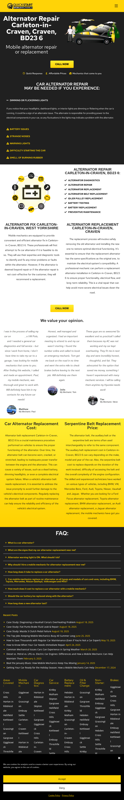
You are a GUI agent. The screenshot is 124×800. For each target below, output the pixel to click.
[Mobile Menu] (116, 6)
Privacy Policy (68, 795)
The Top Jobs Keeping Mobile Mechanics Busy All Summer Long (40, 635)
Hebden (68, 692)
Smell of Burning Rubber (26, 157)
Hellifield (8, 715)
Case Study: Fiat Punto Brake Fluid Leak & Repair (32, 626)
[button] (119, 758)
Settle (22, 715)
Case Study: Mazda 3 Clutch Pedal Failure (28, 631)
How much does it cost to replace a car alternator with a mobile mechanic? (47, 588)
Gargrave (8, 737)
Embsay (23, 710)
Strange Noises (20, 136)
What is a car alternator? (21, 542)
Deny (62, 787)
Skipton (38, 706)
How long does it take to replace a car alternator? (34, 571)
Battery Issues (19, 129)
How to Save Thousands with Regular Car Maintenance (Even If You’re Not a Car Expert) (53, 640)
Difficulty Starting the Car (28, 150)
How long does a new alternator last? (27, 603)
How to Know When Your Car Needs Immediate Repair (35, 644)
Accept (62, 779)
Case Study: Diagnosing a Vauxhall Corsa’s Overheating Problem (41, 622)
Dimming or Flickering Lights (29, 100)
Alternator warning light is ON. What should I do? (34, 557)
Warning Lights (20, 143)
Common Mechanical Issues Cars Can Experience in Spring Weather (43, 649)
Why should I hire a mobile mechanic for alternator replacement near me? (46, 564)
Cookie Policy (54, 795)
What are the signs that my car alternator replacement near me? (42, 550)
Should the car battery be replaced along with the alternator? (40, 596)
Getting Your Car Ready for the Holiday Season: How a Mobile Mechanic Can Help (50, 667)
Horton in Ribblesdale (8, 706)
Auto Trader (18, 336)
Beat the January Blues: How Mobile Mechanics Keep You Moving (41, 663)
